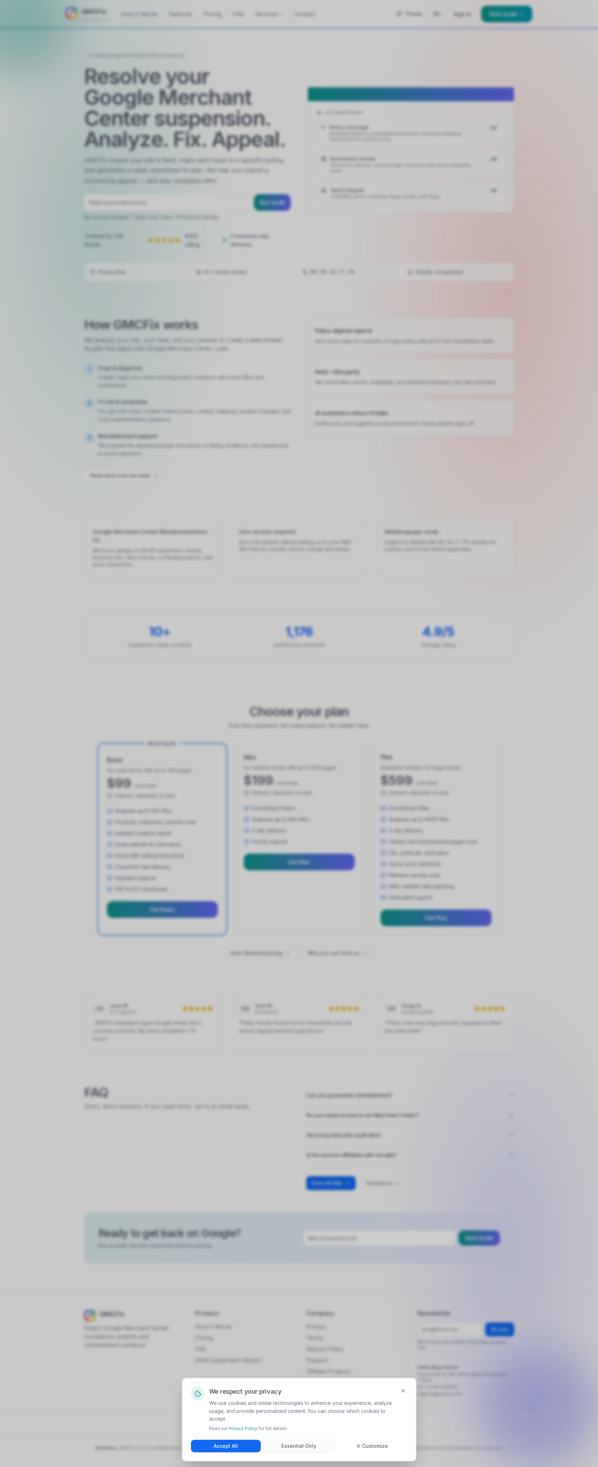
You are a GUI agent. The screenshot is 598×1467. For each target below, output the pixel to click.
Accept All (226, 1446)
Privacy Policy (243, 1428)
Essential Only (298, 1446)
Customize (375, 1446)
